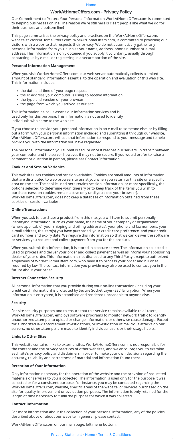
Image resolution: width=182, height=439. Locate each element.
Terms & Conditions (114, 434)
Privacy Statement (66, 434)
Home (91, 4)
